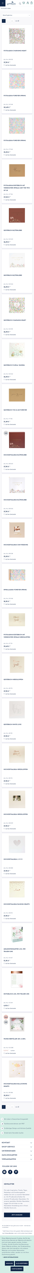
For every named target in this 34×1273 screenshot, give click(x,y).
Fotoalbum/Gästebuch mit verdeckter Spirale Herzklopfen (17, 636)
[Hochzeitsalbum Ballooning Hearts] (17, 1069)
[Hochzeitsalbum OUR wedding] (17, 530)
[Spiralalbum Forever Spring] (17, 575)
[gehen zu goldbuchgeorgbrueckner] (16, 1172)
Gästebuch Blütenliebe (13, 230)
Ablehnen (9, 1263)
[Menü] (2, 3)
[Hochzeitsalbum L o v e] (17, 844)
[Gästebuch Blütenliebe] (17, 215)
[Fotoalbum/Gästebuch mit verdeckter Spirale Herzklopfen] (17, 620)
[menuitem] (2, 3)
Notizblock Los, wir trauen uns (16, 994)
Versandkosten (9, 1233)
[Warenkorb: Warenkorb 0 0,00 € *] (32, 3)
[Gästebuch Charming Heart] (17, 305)
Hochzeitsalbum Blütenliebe (15, 455)
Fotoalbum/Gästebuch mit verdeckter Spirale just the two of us (17, 188)
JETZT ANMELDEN (17, 1215)
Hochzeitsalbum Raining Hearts (17, 904)
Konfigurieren (17, 1269)
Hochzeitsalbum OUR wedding (16, 545)
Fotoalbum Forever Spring (15, 95)
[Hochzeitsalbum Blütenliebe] (17, 440)
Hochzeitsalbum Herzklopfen (16, 769)
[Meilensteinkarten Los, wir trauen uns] (17, 934)
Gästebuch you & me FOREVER (15, 410)
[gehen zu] (12, 21)
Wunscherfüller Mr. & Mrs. (15, 1039)
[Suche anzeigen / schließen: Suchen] (19, 3)
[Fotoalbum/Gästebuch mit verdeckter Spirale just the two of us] (17, 170)
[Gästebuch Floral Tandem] (17, 350)
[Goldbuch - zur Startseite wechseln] (11, 3)
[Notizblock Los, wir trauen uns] (17, 979)
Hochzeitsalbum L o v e (13, 859)
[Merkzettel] (23, 3)
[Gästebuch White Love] (17, 709)
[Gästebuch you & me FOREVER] (17, 395)
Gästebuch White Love (12, 724)
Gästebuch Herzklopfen (13, 679)
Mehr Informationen (10, 1257)
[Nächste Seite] (8, 21)
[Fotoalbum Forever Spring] (17, 81)
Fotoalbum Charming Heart (15, 51)
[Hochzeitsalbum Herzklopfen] (17, 754)
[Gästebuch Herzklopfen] (17, 664)
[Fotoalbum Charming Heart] (17, 36)
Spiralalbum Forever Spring (15, 590)
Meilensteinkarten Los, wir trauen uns (14, 950)
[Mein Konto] (28, 3)
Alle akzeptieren (22, 1263)
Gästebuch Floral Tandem (14, 365)
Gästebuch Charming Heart (15, 320)
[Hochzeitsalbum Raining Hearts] (17, 889)
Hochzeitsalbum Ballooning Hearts (15, 1085)
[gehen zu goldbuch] (4, 1172)
